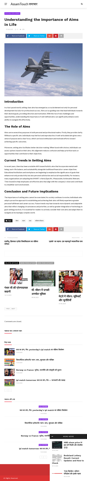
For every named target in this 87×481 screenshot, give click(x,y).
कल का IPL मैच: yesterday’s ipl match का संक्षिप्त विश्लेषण (40, 349)
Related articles (11, 263)
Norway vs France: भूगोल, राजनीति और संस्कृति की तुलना (38, 370)
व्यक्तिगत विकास (39, 221)
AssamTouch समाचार (24, 4)
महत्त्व (23, 221)
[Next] (10, 390)
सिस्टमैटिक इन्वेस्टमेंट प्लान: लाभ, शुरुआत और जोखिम (35, 360)
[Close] (52, 436)
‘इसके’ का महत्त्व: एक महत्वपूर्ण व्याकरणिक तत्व (66, 241)
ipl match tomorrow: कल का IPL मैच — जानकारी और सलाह (40, 380)
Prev (8, 308)
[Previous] (6, 390)
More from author (28, 263)
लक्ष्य (30, 221)
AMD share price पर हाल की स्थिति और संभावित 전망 (73, 445)
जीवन (17, 221)
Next (13, 308)
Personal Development (12, 13)
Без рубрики (43, 406)
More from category (45, 263)
